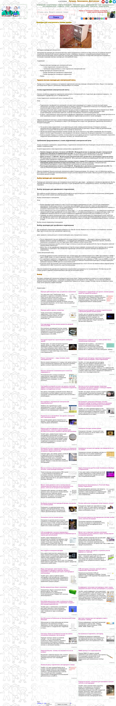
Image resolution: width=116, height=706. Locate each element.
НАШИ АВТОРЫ (104, 6)
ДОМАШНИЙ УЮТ (91, 5)
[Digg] (91, 19)
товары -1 (40, 703)
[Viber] (99, 19)
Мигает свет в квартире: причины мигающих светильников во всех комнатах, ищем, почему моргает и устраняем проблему (96, 534)
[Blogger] (88, 19)
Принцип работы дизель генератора (52, 310)
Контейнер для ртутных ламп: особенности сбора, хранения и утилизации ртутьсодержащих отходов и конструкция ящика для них (57, 603)
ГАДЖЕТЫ (60, 6)
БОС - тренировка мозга (106, 5)
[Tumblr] (97, 19)
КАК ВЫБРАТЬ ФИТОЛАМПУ (80, 6)
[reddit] (93, 19)
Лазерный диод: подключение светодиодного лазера (58, 664)
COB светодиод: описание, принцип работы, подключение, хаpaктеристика (92, 569)
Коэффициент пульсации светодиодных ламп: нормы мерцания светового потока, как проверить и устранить (96, 588)
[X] (86, 19)
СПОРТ (67, 6)
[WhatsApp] (102, 19)
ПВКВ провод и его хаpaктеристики (89, 650)
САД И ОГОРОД (52, 5)
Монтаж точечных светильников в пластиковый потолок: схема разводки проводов (56, 468)
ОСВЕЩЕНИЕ (41, 5)
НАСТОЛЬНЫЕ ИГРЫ (49, 6)
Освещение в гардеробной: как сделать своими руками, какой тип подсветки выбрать (96, 292)
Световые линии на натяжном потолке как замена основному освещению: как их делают (56, 634)
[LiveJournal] (95, 19)
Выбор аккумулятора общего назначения (54, 587)
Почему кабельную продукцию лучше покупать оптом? (96, 503)
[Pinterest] (106, 19)
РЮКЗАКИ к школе (79, 5)
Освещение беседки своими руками (89, 428)
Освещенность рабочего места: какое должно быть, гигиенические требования (94, 340)
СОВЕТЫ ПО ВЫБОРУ (65, 5)
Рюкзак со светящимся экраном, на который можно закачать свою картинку (93, 11)
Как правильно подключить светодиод (90, 633)
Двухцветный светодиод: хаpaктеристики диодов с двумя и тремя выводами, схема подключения (94, 358)
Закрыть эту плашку (62, 704)
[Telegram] (104, 19)
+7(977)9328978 (62, 1)
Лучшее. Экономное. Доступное (85, 1)
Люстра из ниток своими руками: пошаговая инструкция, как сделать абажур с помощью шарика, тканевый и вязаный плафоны (95, 388)
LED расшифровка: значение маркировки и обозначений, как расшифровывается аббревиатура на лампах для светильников (58, 534)
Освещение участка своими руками (52, 517)
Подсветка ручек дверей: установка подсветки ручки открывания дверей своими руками (95, 310)
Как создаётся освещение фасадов (52, 550)
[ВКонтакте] (82, 19)
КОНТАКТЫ (94, 6)
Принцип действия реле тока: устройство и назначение (58, 291)
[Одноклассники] (84, 19)
